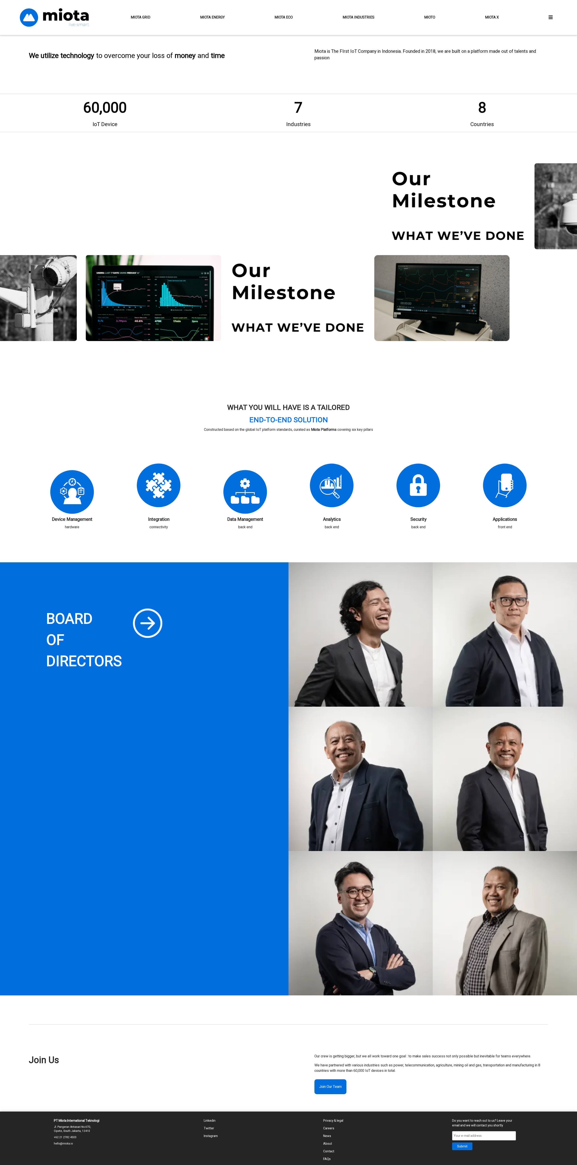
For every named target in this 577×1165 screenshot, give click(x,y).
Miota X (492, 17)
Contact (328, 1151)
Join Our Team (330, 1086)
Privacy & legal (333, 1120)
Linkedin (209, 1120)
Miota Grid (140, 17)
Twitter (209, 1128)
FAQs (327, 1159)
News (327, 1136)
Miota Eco (284, 17)
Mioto (429, 17)
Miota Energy (212, 17)
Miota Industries (358, 17)
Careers (328, 1128)
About (327, 1143)
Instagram (211, 1136)
